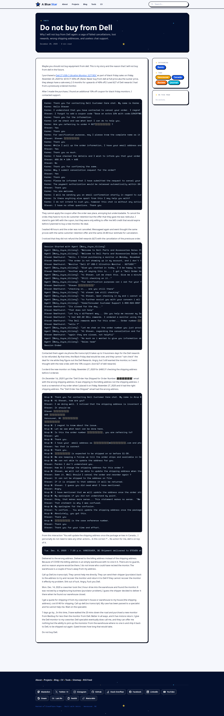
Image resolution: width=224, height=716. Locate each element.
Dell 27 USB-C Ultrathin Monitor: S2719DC (76, 75)
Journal (174, 82)
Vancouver (163, 77)
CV (101, 4)
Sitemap (77, 680)
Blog (85, 4)
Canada (178, 77)
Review (161, 82)
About (65, 4)
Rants (161, 67)
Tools (93, 4)
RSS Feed (87, 680)
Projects (75, 4)
